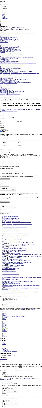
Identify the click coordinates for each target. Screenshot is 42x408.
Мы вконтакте (4, 355)
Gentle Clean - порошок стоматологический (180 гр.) (11, 239)
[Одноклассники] (2, 131)
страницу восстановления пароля (25, 370)
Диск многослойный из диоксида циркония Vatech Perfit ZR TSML (14, 225)
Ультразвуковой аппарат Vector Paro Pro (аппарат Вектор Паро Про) (14, 245)
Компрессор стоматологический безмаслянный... (11, 283)
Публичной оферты (23, 308)
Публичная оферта (5, 350)
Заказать (4, 393)
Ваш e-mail (4, 372)
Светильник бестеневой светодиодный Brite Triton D (11, 236)
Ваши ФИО (4, 298)
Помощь (3, 346)
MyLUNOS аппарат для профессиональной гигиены (11, 257)
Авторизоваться (5, 374)
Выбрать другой (3, 3)
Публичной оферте (33, 309)
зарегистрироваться (11, 376)
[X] (4, 131)
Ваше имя (4, 387)
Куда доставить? (5, 301)
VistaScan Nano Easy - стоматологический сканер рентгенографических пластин (16, 260)
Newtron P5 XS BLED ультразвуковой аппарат (10, 266)
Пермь (4, 6)
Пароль (3, 373)
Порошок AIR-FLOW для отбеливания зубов (10, 216)
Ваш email (4, 300)
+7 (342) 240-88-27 (3, 22)
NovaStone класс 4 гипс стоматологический (10, 272)
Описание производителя (4, 137)
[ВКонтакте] (1, 131)
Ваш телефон (5, 299)
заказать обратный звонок (27, 378)
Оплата (3, 343)
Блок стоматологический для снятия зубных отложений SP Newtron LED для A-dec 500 (17, 242)
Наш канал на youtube (11, 355)
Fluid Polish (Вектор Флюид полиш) (8, 269)
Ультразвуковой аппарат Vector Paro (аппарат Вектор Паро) (12, 263)
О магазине (4, 348)
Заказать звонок (17, 22)
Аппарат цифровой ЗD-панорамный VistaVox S (10, 219)
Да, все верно (8, 3)
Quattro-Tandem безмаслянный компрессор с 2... (10, 279)
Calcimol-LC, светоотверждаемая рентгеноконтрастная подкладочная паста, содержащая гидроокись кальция (21, 254)
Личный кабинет (3, 97)
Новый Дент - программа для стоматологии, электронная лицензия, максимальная (16, 222)
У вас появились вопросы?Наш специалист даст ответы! (5, 138)
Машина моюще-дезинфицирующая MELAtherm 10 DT (12, 251)
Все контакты (10, 22)
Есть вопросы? (5, 349)
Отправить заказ (5, 304)
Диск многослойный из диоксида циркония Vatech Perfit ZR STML (14, 248)
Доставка (4, 344)
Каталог (3, 342)
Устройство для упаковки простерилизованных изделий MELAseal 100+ (15, 233)
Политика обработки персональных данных (10, 351)
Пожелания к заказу (5, 303)
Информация (2, 4)
